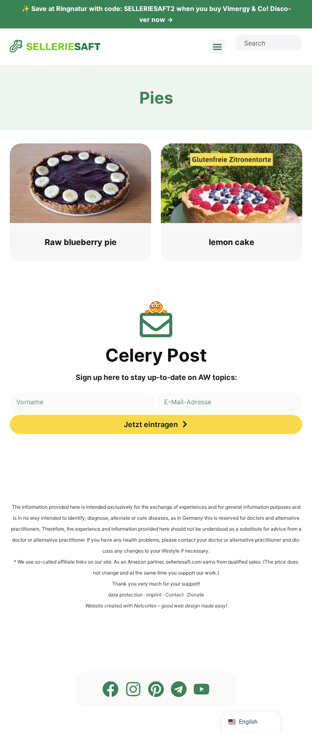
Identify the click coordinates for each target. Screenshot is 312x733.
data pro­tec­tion (125, 595)
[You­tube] (201, 689)
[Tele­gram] (179, 689)
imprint (154, 595)
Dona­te (195, 595)
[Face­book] (110, 689)
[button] (217, 46)
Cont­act (174, 595)
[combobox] (268, 43)
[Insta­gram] (133, 689)
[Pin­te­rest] (156, 689)
